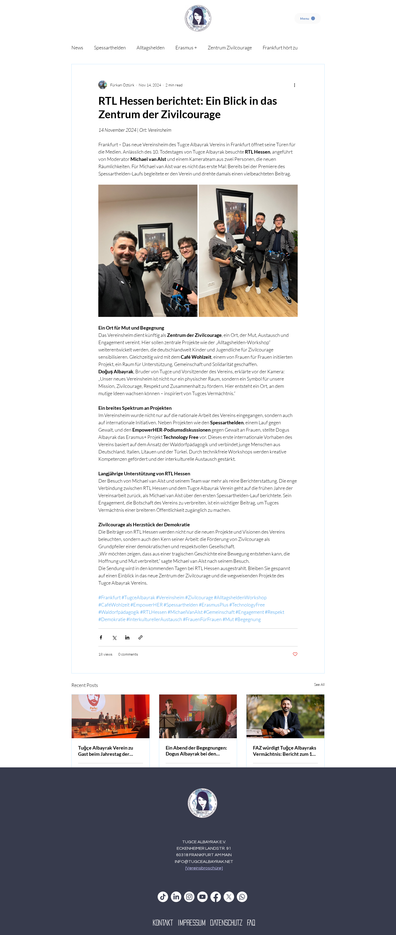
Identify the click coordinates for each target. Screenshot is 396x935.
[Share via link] (140, 637)
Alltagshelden (151, 47)
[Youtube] (202, 897)
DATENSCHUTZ (228, 923)
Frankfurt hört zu (280, 47)
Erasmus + (186, 47)
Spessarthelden (110, 47)
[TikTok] (163, 897)
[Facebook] (215, 897)
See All (319, 684)
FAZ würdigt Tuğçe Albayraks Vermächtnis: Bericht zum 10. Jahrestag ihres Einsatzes (284, 751)
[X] (229, 897)
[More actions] (294, 85)
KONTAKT (165, 923)
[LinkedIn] (176, 897)
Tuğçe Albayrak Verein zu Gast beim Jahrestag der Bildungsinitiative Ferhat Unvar (105, 751)
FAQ (251, 923)
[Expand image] (147, 251)
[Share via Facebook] (100, 637)
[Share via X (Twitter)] (114, 637)
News (77, 47)
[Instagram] (189, 897)
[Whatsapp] (242, 897)
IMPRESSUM (194, 923)
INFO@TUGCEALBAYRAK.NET (204, 861)
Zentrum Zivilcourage (230, 47)
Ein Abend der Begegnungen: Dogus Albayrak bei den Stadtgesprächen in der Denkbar (196, 751)
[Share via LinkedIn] (127, 637)
